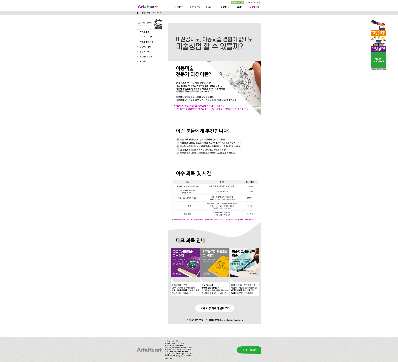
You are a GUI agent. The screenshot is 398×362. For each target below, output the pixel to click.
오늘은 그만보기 (378, 69)
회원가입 (249, 2)
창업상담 (143, 61)
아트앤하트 (179, 7)
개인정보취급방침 (170, 341)
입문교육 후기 (145, 51)
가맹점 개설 (144, 32)
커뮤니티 (239, 7)
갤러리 (208, 7)
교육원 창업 (254, 7)
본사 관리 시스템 (146, 36)
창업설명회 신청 (146, 56)
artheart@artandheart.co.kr (179, 352)
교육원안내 (225, 7)
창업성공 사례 (145, 46)
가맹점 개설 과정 (146, 41)
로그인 (256, 2)
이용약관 (178, 341)
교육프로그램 (194, 7)
